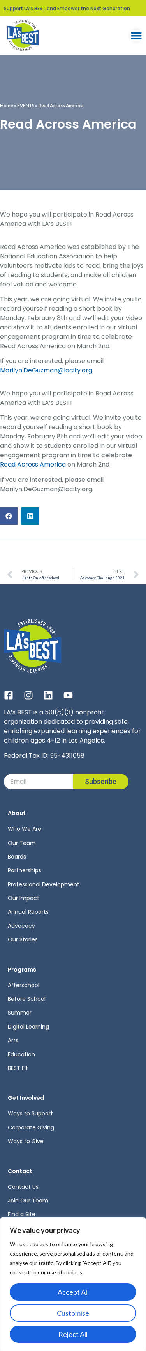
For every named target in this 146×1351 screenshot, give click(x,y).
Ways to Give (26, 1141)
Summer (20, 1012)
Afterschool (23, 985)
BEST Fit (18, 1068)
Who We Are (24, 829)
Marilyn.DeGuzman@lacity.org (46, 370)
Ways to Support (30, 1113)
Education (21, 1054)
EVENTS (25, 105)
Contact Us (23, 1187)
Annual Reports (28, 912)
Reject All (73, 1334)
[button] (9, 516)
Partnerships (24, 870)
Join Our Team (28, 1200)
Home (6, 105)
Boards (17, 857)
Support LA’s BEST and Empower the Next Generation (67, 8)
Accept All (73, 1292)
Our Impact (23, 898)
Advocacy (21, 926)
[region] (73, 1284)
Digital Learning (28, 1027)
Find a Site (21, 1214)
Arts (13, 1040)
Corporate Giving (31, 1127)
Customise (73, 1313)
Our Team (22, 843)
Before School (27, 999)
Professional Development (43, 884)
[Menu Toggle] (136, 35)
